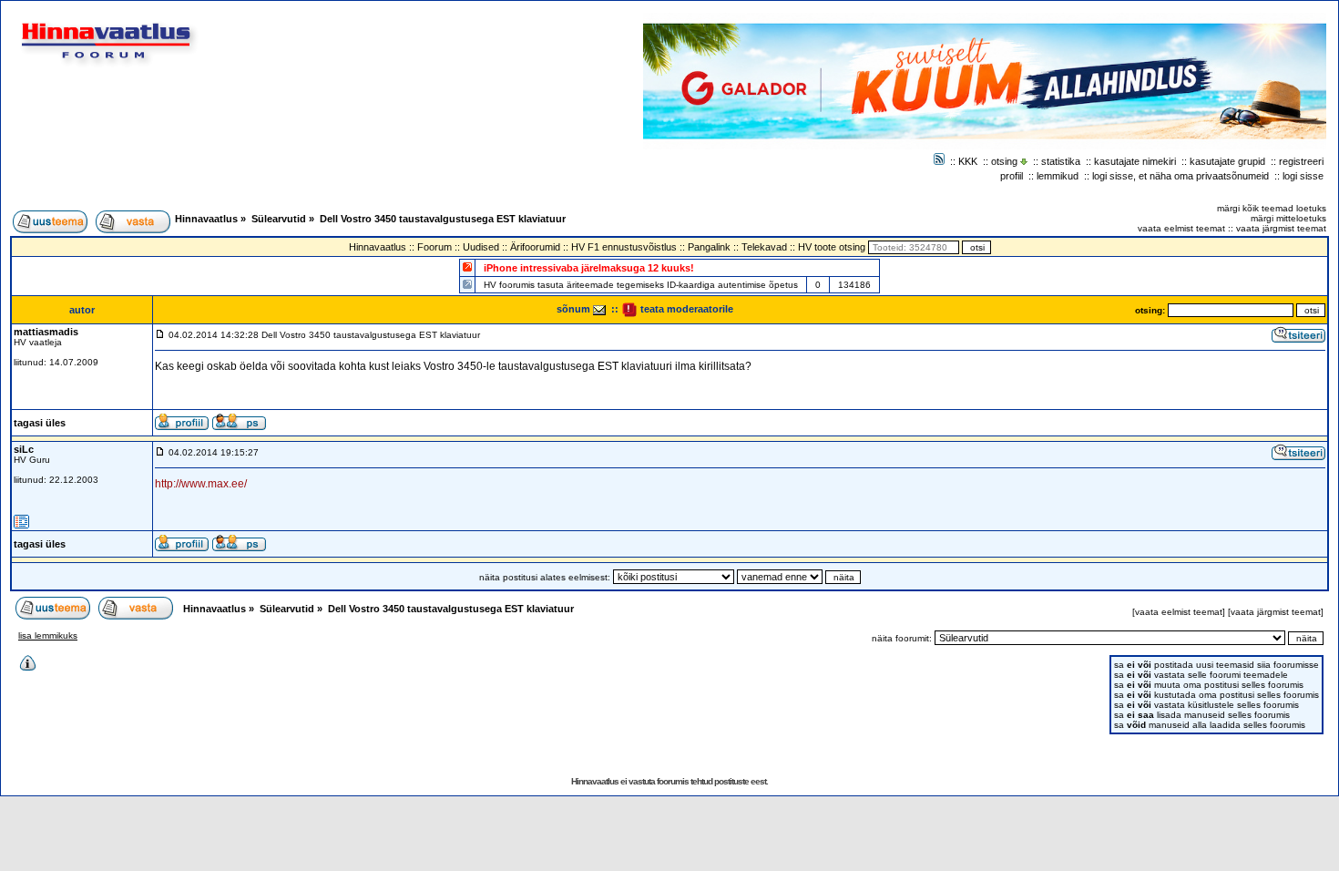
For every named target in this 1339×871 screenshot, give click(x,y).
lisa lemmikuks (47, 635)
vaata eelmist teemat (1181, 228)
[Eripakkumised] (467, 266)
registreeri (1301, 161)
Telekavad (764, 246)
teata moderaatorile (685, 308)
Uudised (481, 246)
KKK (967, 161)
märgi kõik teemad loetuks (1271, 208)
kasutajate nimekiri (1135, 161)
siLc (24, 449)
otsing (1004, 161)
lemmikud (1057, 175)
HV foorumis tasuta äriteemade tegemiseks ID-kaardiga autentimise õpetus (641, 285)
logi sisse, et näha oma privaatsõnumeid (1180, 175)
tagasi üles (40, 422)
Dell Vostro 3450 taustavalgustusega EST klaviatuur (443, 218)
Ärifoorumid (535, 246)
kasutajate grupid (1227, 161)
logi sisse (1303, 175)
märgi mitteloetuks (1288, 218)
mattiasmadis (46, 331)
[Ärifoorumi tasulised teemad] (467, 284)
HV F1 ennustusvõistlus (624, 246)
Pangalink (709, 246)
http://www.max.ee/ (201, 483)
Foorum (434, 246)
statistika (1060, 161)
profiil (1011, 175)
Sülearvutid (278, 218)
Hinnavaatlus (206, 218)
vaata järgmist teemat (1281, 228)
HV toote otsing (831, 246)
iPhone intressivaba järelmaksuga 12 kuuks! (589, 267)
